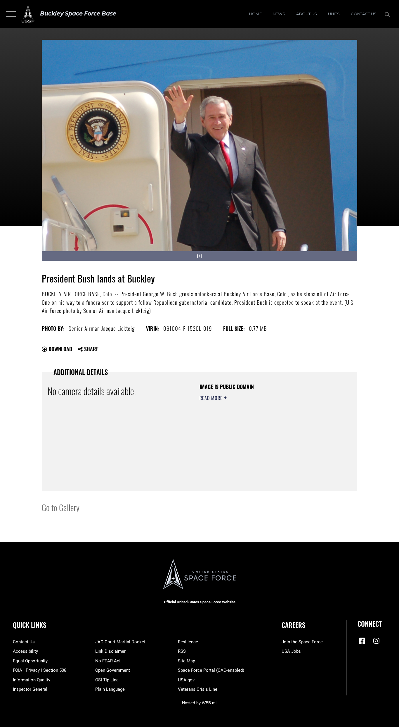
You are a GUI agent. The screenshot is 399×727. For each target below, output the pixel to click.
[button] (9, 14)
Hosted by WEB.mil (199, 702)
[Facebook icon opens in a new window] (362, 640)
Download (59, 349)
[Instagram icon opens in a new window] (376, 640)
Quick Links (29, 625)
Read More (212, 398)
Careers (293, 625)
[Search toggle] (388, 14)
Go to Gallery (60, 507)
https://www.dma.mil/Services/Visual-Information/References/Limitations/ (268, 443)
